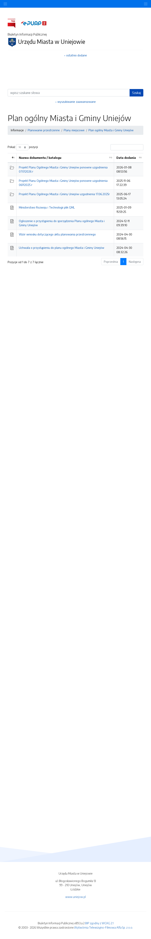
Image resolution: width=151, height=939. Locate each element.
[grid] (75, 204)
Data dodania (126, 157)
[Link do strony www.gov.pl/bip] (14, 23)
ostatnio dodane (76, 55)
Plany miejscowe (74, 130)
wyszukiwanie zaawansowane (76, 101)
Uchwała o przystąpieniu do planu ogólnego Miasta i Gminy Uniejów (61, 247)
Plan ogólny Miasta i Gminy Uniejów (111, 130)
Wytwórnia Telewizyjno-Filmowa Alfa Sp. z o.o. (103, 927)
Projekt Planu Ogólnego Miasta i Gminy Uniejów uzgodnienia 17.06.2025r (64, 194)
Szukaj (136, 93)
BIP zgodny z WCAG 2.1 (99, 923)
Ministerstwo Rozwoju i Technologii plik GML (47, 207)
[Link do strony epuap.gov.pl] (33, 23)
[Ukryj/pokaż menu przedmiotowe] (5, 4)
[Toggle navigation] (146, 4)
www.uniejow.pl (75, 897)
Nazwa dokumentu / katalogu (40, 157)
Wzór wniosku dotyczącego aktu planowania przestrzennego (57, 234)
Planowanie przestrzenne (44, 130)
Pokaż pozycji (23, 147)
